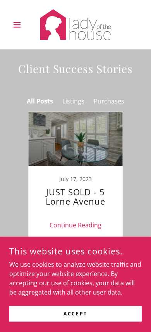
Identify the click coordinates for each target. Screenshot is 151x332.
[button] (19, 24)
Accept (75, 313)
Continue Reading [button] (75, 225)
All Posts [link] (40, 101)
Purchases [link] (109, 101)
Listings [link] (73, 101)
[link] (75, 24)
